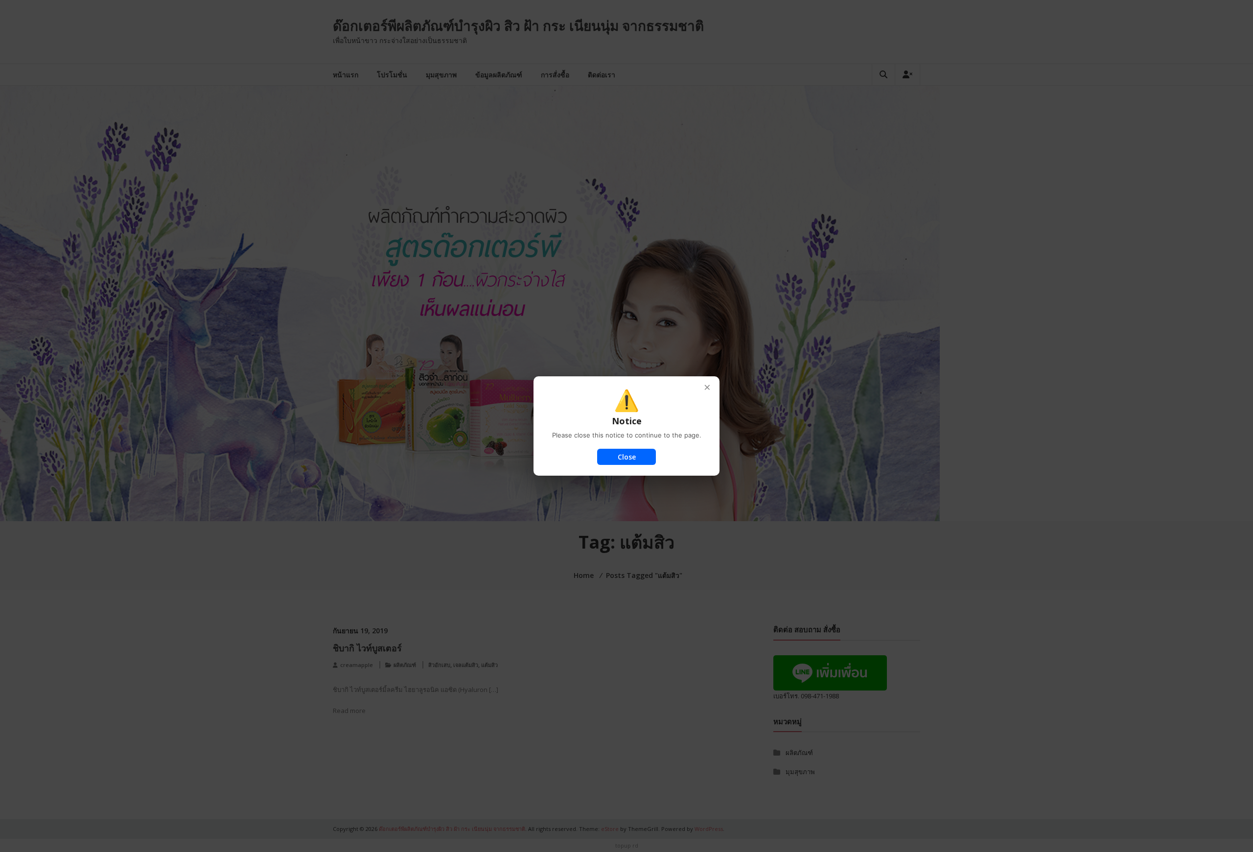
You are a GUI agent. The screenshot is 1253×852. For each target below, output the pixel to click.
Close (627, 456)
